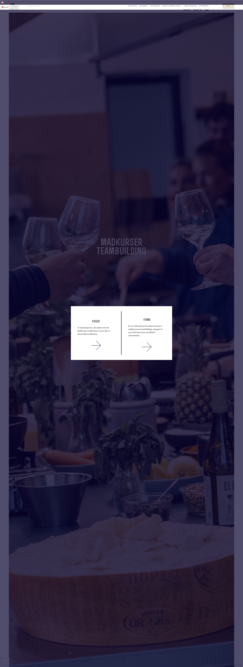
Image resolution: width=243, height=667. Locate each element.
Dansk (6, 2)
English (6, 7)
